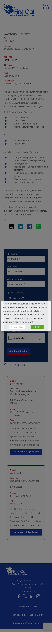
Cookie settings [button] (17, 327)
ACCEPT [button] (37, 327)
